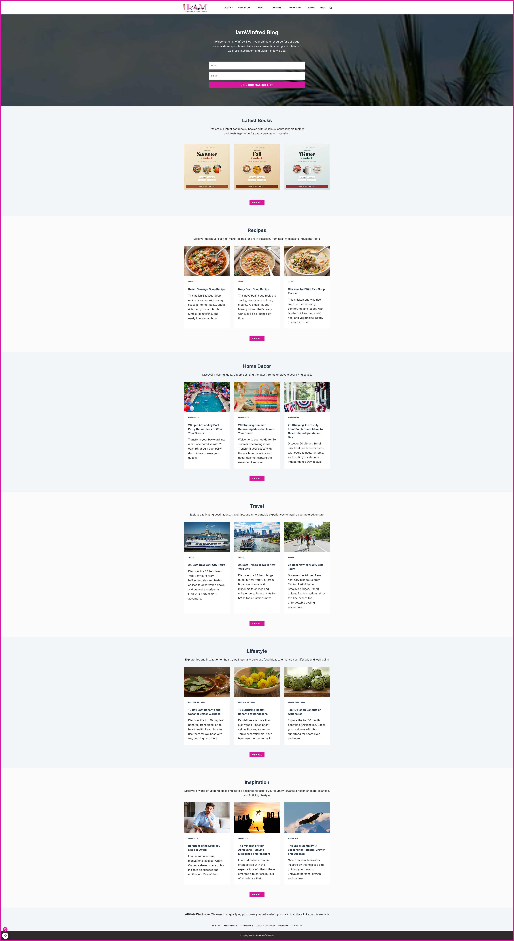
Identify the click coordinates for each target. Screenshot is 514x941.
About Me (216, 926)
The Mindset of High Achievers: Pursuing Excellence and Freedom (254, 849)
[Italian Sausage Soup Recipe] (207, 261)
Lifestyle (276, 8)
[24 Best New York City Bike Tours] (307, 537)
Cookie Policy (247, 926)
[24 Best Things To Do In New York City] (257, 537)
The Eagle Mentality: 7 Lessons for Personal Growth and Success (306, 849)
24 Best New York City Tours (206, 564)
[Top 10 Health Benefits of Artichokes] (307, 682)
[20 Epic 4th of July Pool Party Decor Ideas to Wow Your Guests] (207, 397)
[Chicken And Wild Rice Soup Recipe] (307, 261)
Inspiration (295, 8)
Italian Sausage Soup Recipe (206, 289)
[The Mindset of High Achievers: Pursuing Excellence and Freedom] (257, 817)
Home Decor (244, 8)
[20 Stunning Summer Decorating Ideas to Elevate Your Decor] (257, 397)
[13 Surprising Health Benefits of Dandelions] (257, 682)
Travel (260, 8)
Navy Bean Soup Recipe (253, 289)
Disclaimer (283, 926)
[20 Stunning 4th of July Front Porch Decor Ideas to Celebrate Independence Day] (307, 397)
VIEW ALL (257, 202)
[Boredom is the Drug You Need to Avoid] (207, 817)
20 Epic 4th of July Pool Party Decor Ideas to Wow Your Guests (205, 429)
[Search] (331, 8)
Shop (322, 8)
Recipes (229, 8)
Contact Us (297, 926)
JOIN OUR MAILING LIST (257, 85)
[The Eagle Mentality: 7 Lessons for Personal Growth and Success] (307, 817)
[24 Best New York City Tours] (207, 537)
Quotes (311, 8)
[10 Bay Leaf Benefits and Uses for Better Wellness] (207, 682)
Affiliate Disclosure (265, 926)
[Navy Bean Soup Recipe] (257, 261)
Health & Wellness (196, 702)
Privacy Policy (230, 926)
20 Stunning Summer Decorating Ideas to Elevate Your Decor (256, 429)
